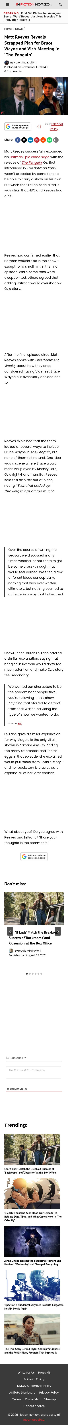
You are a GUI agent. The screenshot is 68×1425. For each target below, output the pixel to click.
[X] (24, 140)
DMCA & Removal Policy (34, 1386)
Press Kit (44, 1372)
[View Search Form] (60, 4)
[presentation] (34, 908)
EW (20, 723)
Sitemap (50, 1399)
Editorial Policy (34, 1379)
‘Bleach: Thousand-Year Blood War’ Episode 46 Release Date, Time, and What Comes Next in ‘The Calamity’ (33, 1216)
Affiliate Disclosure (22, 1392)
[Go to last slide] (10, 931)
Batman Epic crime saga (30, 157)
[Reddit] (43, 140)
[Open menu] (7, 4)
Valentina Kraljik (24, 62)
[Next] (58, 931)
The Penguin (32, 162)
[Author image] (6, 62)
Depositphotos (34, 1406)
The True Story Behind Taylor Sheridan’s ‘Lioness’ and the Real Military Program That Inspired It (32, 1350)
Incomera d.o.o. (34, 1420)
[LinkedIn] (30, 140)
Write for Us (26, 1372)
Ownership (32, 1399)
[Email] (56, 140)
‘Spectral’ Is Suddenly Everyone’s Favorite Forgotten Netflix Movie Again (33, 1306)
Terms (16, 1399)
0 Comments (13, 71)
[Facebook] (17, 140)
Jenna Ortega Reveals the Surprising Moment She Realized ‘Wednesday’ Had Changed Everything (32, 1262)
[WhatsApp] (49, 140)
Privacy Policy (49, 1392)
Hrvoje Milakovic (28, 950)
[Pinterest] (37, 140)
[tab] (27, 974)
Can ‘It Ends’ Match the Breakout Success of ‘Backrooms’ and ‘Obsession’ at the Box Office (33, 938)
